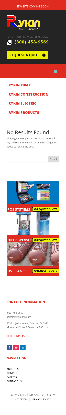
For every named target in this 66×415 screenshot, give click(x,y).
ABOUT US (13, 369)
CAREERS (12, 377)
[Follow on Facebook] (9, 347)
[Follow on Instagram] (16, 347)
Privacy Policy (41, 399)
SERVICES (12, 373)
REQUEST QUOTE (47, 209)
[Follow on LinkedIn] (23, 347)
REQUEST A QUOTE (25, 55)
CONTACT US (14, 381)
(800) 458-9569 (32, 42)
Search (54, 159)
